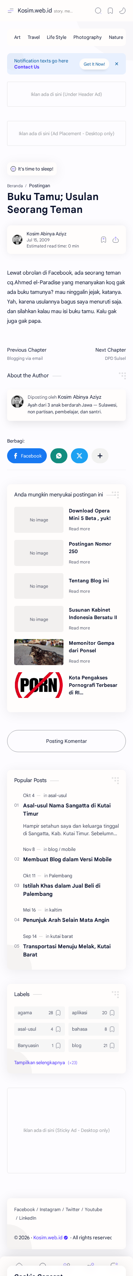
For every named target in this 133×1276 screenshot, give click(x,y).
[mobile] (68, 849)
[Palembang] (60, 875)
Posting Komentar (66, 741)
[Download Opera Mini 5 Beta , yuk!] (38, 520)
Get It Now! (94, 64)
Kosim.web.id (35, 10)
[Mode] (122, 10)
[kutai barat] (61, 936)
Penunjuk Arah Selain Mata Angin (66, 920)
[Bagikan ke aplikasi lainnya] (100, 455)
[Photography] (87, 37)
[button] (27, 455)
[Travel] (34, 37)
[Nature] (116, 37)
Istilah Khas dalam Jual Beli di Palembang (61, 889)
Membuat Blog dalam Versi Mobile (67, 859)
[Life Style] (56, 37)
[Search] (98, 10)
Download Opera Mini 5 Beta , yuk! (90, 514)
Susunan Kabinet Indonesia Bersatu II (93, 614)
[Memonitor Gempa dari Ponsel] (38, 652)
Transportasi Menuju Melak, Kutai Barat (67, 950)
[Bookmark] (110, 10)
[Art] (17, 37)
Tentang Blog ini (89, 580)
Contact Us (26, 67)
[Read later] (103, 239)
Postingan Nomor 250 (90, 548)
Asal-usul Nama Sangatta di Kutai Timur (67, 809)
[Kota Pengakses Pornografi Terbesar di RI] (38, 685)
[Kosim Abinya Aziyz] (46, 234)
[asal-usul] (57, 795)
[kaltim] (55, 910)
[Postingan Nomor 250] (38, 553)
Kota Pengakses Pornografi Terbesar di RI (93, 685)
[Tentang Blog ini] (38, 586)
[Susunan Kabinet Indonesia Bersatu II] (38, 619)
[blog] (54, 849)
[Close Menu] (117, 64)
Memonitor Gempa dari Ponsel (91, 647)
